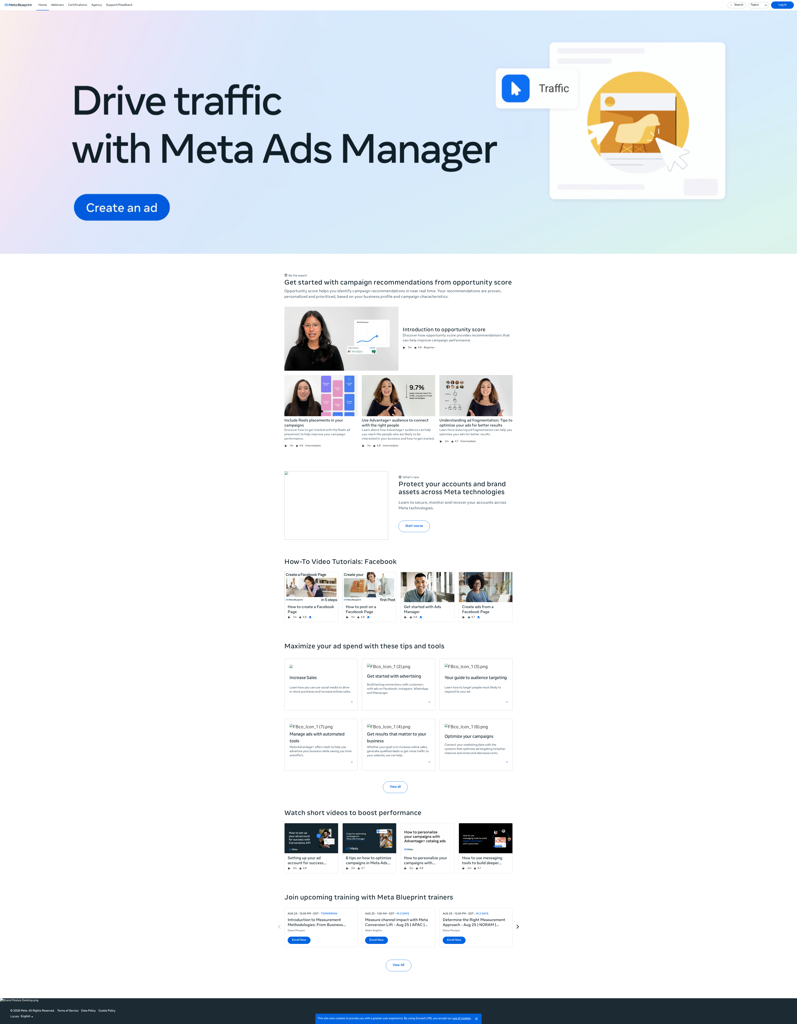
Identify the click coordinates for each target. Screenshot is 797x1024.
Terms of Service (67, 1011)
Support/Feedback (119, 5)
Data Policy (88, 1011)
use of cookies (461, 1018)
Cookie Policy (106, 1011)
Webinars (57, 5)
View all (395, 787)
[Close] (476, 1019)
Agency (96, 5)
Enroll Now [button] (299, 940)
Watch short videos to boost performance (353, 813)
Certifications (77, 5)
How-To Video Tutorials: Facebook (340, 562)
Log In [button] (783, 5)
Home (42, 5)
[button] (27, 1017)
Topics (755, 5)
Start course (414, 526)
